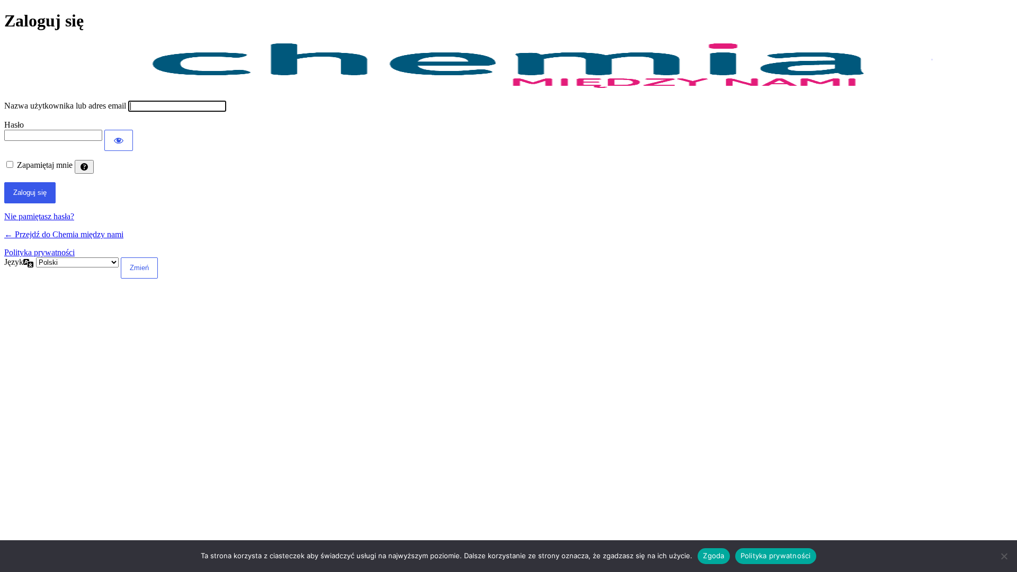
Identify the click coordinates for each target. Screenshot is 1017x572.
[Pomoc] (84, 167)
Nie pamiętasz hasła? (39, 216)
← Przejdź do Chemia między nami (63, 234)
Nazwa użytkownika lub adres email (65, 105)
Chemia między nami (508, 66)
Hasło (14, 124)
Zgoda (713, 555)
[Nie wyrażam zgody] (1003, 556)
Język (13, 261)
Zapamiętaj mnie (45, 164)
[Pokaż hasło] (118, 140)
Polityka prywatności (39, 252)
